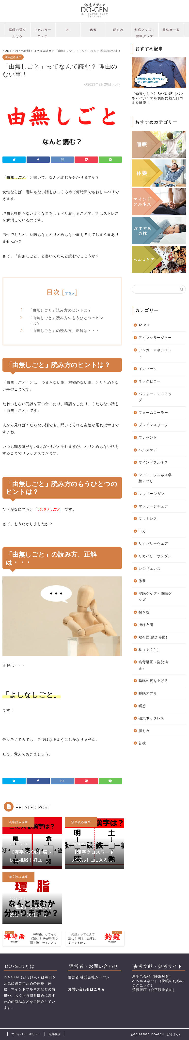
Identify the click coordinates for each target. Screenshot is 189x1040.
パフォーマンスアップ (155, 397)
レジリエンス (150, 569)
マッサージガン (151, 494)
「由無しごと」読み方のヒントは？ (60, 310)
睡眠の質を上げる (17, 32)
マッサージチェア (153, 506)
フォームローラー (153, 413)
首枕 (142, 743)
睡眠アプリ (148, 693)
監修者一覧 (171, 30)
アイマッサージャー (155, 338)
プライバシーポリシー (26, 1034)
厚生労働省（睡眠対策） (152, 976)
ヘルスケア (148, 450)
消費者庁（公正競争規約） (154, 990)
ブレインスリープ (153, 425)
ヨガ (142, 531)
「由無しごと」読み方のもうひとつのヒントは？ (66, 320)
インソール (148, 369)
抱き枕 (144, 612)
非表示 (70, 293)
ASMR (144, 325)
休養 (93, 30)
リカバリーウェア (42, 32)
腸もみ (118, 30)
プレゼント (148, 437)
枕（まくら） (150, 650)
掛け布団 (146, 625)
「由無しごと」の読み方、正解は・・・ (64, 330)
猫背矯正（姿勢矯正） (153, 665)
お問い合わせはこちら (86, 989)
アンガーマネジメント (155, 353)
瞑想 (142, 706)
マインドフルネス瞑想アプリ (155, 478)
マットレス (148, 518)
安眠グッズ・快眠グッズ (144, 32)
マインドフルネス (153, 462)
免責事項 (54, 1034)
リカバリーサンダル (155, 556)
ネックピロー (150, 381)
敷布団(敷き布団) (153, 637)
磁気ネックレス (151, 718)
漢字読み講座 (13, 57)
